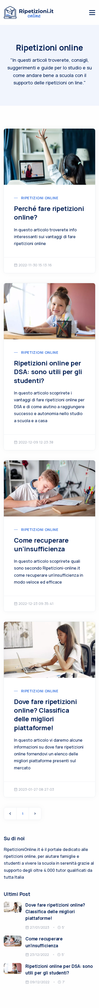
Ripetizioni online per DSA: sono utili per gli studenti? (48, 372)
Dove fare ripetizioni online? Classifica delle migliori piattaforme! (45, 714)
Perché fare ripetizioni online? (49, 213)
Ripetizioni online (39, 197)
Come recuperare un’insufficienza (41, 544)
